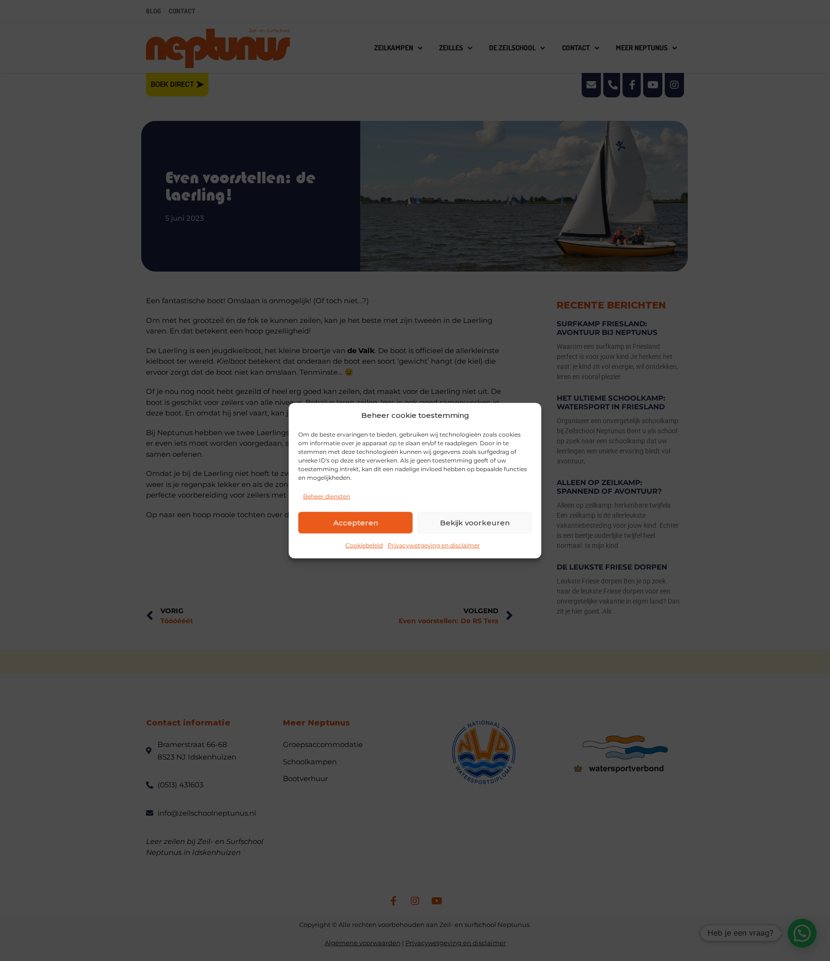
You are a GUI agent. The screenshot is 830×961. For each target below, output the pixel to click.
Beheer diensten (326, 496)
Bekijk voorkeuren (475, 522)
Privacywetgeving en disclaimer (434, 545)
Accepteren (355, 522)
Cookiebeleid (364, 545)
